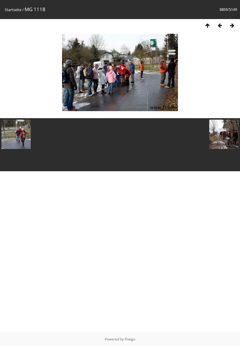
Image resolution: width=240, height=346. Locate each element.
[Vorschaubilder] (207, 25)
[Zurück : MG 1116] (220, 25)
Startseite (13, 9)
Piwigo (130, 339)
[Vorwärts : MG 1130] (232, 25)
